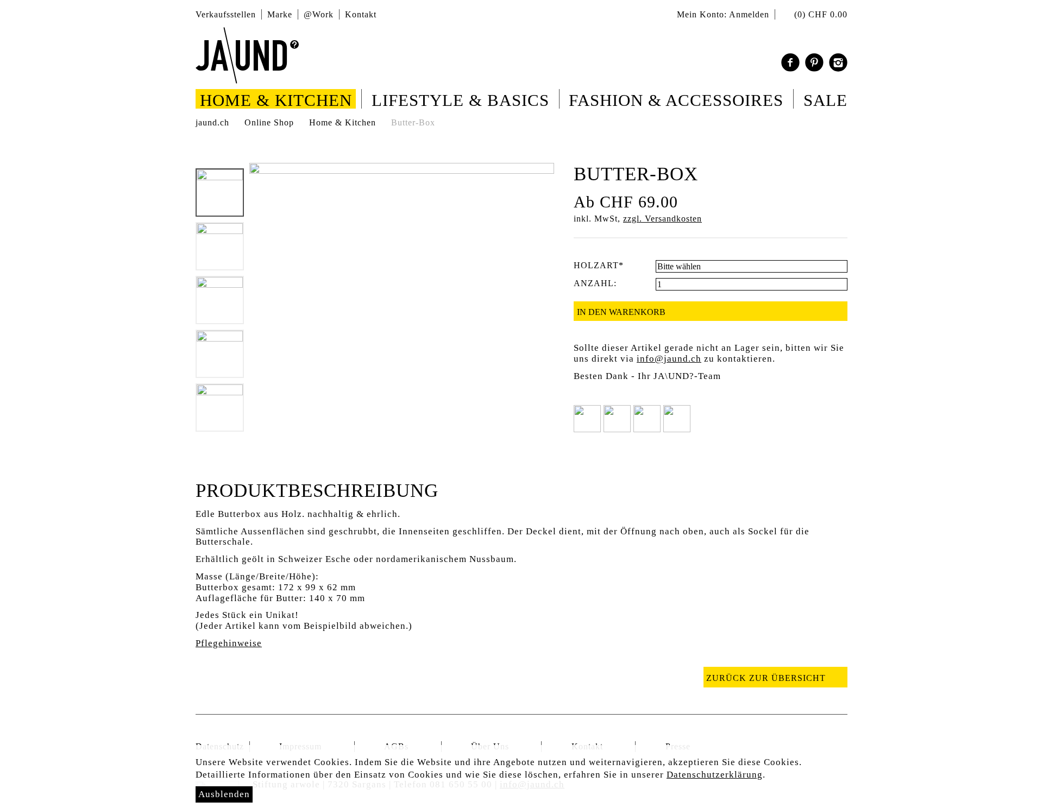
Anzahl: (595, 283)
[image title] (247, 55)
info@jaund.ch (669, 359)
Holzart (599, 265)
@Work (319, 14)
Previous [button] (220, 160)
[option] (220, 192)
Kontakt (360, 14)
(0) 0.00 (819, 14)
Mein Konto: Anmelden (723, 14)
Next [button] (220, 440)
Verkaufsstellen (226, 14)
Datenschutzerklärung (715, 774)
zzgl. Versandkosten (662, 218)
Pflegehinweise (229, 643)
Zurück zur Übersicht (766, 678)
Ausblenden (224, 794)
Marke (279, 14)
